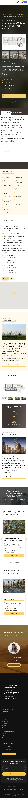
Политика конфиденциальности (14, 786)
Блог (3, 735)
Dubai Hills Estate (9, 80)
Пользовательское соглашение (11, 789)
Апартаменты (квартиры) (9, 717)
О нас (3, 733)
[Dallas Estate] (4, 2)
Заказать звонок (9, 753)
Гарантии (5, 738)
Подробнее (14, 555)
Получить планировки (11, 96)
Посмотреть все (14, 562)
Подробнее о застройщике (14, 476)
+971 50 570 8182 (11, 685)
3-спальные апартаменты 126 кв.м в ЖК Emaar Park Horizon (13, 539)
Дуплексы (5, 725)
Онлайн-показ (7, 101)
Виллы (4, 719)
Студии (4, 728)
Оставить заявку (14, 665)
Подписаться (14, 774)
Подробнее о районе (14, 364)
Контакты (5, 740)
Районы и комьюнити (8, 707)
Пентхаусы (5, 723)
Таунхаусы (5, 721)
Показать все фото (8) (19, 48)
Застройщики (6, 711)
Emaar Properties (9, 85)
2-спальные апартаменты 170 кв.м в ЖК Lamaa (13, 598)
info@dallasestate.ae (10, 687)
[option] (14, 388)
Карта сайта (21, 789)
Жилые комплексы (7, 709)
